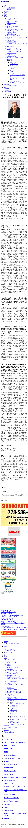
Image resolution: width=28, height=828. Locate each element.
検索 (2, 500)
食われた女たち (14, 70)
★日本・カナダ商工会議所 (8, 621)
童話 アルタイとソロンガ (17, 62)
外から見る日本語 (11, 32)
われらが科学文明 (14, 81)
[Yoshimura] (8, 559)
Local (5, 6)
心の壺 (11, 71)
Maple (5, 14)
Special (5, 12)
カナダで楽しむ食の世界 (13, 26)
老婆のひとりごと (11, 23)
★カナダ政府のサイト (7, 610)
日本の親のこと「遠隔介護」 (14, 49)
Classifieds (6, 84)
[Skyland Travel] (8, 549)
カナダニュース (8, 11)
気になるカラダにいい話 (13, 35)
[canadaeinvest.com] (8, 553)
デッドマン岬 (13, 65)
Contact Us (6, 642)
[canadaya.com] (8, 578)
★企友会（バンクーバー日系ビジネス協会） (12, 623)
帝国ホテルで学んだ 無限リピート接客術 (15, 777)
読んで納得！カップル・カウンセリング (14, 786)
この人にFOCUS (11, 8)
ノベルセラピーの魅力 (13, 48)
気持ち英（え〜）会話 (13, 31)
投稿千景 (9, 24)
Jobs (5, 87)
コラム (5, 16)
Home (5, 5)
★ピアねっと (4, 624)
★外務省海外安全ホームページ (9, 616)
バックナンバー (8, 90)
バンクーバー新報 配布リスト (12, 643)
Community (6, 88)
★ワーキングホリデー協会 (8, 620)
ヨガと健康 (10, 27)
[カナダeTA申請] (8, 543)
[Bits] (8, 569)
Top (1, 826)
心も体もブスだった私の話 (14, 51)
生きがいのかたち (11, 53)
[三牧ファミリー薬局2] (8, 562)
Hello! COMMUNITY (9, 91)
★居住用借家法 (5, 626)
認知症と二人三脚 (11, 42)
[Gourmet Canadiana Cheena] (8, 546)
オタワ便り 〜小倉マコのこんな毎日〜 (14, 742)
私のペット (13, 73)
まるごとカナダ (11, 18)
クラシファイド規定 (12, 85)
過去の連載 (7, 818)
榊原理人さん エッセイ (13, 21)
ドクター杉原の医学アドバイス (15, 29)
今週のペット (13, 68)
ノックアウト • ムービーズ (17, 83)
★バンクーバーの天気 (7, 618)
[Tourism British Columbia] (8, 594)
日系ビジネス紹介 (11, 9)
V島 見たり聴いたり (12, 40)
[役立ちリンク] (8, 634)
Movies (5, 15)
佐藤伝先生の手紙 (11, 56)
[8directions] (8, 575)
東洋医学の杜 (10, 46)
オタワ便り (10, 19)
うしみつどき (13, 67)
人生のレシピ (10, 54)
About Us (6, 641)
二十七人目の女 (14, 64)
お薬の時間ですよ (11, 34)
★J (1, 627)
